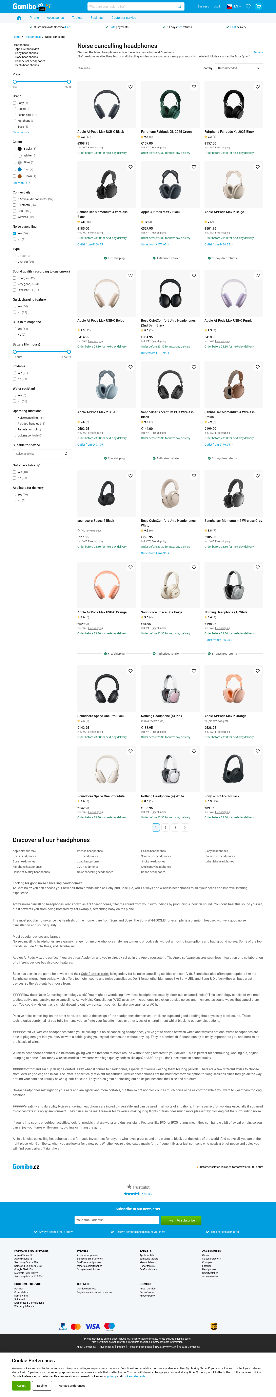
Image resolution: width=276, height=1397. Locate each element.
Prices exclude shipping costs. (174, 1338)
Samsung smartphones (90, 1259)
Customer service (124, 18)
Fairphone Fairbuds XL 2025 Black (229, 132)
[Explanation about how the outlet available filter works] (38, 465)
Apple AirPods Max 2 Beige (224, 212)
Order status (21, 1292)
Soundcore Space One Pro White (101, 796)
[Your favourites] (248, 6)
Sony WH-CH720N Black (221, 796)
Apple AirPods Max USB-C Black (100, 132)
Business (203, 6)
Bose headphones (26, 57)
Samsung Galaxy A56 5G (28, 1266)
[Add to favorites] (130, 87)
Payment (19, 1288)
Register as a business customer (94, 1292)
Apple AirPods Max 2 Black (160, 212)
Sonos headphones (153, 872)
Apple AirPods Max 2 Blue (96, 412)
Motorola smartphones (89, 1266)
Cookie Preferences (165, 1347)
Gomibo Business (86, 1288)
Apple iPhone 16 (23, 1259)
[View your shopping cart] (258, 6)
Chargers (207, 1262)
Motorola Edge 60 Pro (26, 1273)
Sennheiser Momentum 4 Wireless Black (102, 214)
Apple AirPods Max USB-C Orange (102, 612)
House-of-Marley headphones (31, 872)
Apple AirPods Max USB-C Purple (228, 320)
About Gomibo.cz (86, 1346)
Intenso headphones (90, 851)
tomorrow (238, 1167)
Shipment (19, 1299)
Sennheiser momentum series (34, 979)
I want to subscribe (181, 1220)
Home (16, 36)
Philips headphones (153, 851)
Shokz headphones (153, 861)
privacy (111, 1376)
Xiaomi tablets (148, 1262)
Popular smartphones (31, 1250)
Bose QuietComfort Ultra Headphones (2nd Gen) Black (168, 323)
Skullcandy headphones (156, 866)
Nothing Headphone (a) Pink (161, 716)
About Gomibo (148, 1288)
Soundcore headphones (220, 856)
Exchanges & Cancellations (29, 1303)
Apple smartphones (87, 1255)
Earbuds (206, 1266)
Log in (217, 6)
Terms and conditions (140, 1346)
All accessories (210, 1276)
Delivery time (21, 1295)
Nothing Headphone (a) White (162, 796)
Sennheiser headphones (30, 61)
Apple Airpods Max (27, 49)
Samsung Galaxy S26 (26, 1262)
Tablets (77, 18)
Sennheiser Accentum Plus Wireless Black (167, 414)
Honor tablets (147, 1266)
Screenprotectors (211, 1259)
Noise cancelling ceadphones (95, 872)
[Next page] (185, 827)
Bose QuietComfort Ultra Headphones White (168, 523)
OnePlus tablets (148, 1269)
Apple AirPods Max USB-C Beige (100, 320)
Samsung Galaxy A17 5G (28, 1276)
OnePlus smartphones (89, 1262)
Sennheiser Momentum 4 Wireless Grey (233, 521)
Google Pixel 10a (23, 1269)
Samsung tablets (149, 1259)
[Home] (19, 18)
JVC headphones (87, 866)
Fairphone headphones (27, 866)
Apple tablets (147, 1255)
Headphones (33, 36)
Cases (205, 1255)
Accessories (55, 18)
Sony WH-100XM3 (153, 920)
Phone (34, 18)
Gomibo (145, 1284)
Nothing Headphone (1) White (226, 612)
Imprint (121, 1346)
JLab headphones (88, 861)
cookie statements (133, 1376)
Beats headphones (27, 65)
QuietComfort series (95, 974)
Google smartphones (88, 1269)
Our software (147, 1292)
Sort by (207, 68)
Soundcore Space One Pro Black (100, 716)
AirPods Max (33, 958)
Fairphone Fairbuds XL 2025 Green (166, 132)
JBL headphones (87, 856)
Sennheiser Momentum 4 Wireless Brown (229, 414)
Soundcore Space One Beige (161, 612)
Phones (82, 1250)
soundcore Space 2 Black (95, 521)
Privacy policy (147, 1295)
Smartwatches (210, 1273)
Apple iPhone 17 (23, 1255)
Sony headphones (26, 53)
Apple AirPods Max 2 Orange (225, 716)
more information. (173, 1342)
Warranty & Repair (24, 1306)
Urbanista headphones (219, 861)
